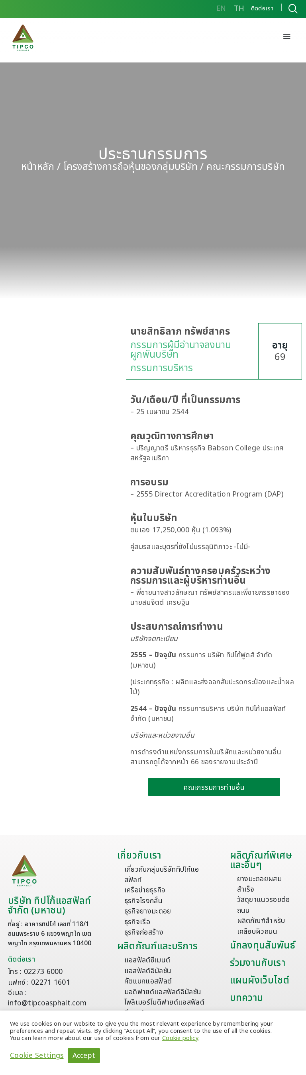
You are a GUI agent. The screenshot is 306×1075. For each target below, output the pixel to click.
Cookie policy (180, 1038)
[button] (287, 37)
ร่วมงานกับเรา (257, 963)
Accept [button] (84, 1055)
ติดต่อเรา (21, 959)
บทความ (246, 998)
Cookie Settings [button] (37, 1055)
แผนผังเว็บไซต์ (259, 981)
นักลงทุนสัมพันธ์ (262, 946)
